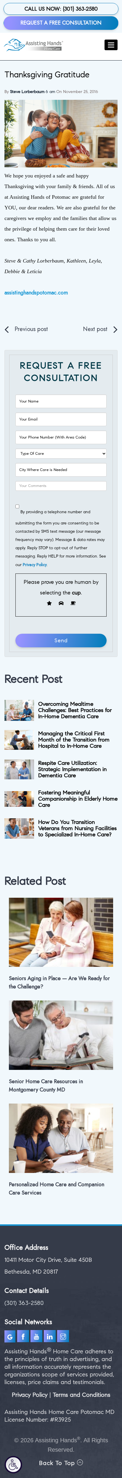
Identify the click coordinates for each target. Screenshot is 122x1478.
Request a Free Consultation (61, 23)
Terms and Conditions (81, 1395)
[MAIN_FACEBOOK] (23, 1337)
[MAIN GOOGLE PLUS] (10, 1337)
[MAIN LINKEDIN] (50, 1337)
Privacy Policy (35, 565)
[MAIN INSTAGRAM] (63, 1337)
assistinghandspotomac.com (36, 292)
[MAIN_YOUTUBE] (37, 1337)
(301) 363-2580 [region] (24, 1303)
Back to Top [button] (58, 1463)
